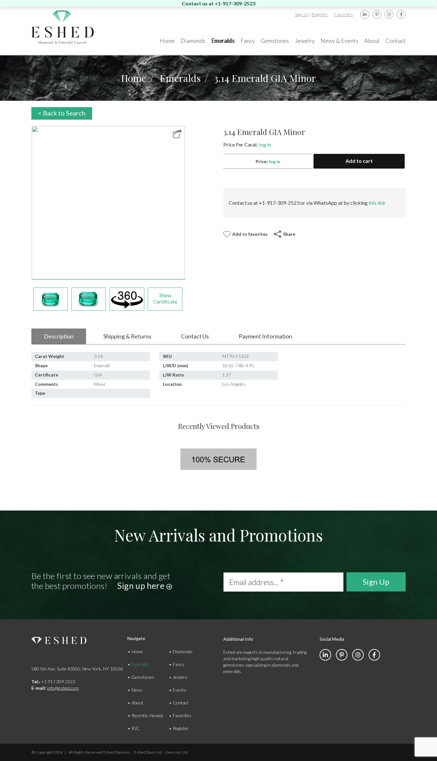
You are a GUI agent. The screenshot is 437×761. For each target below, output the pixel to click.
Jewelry (180, 677)
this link (377, 203)
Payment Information (265, 336)
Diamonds (183, 651)
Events (179, 690)
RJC (135, 728)
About (137, 702)
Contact (180, 702)
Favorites (343, 14)
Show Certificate (165, 298)
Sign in (301, 14)
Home (133, 78)
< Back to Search (61, 113)
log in (265, 144)
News (136, 690)
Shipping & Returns (127, 336)
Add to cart (359, 161)
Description (59, 336)
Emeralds (180, 78)
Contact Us (195, 336)
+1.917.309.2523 (53, 681)
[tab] (58, 337)
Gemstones (142, 677)
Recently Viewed (147, 715)
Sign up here (141, 586)
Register (319, 14)
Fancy (178, 664)
